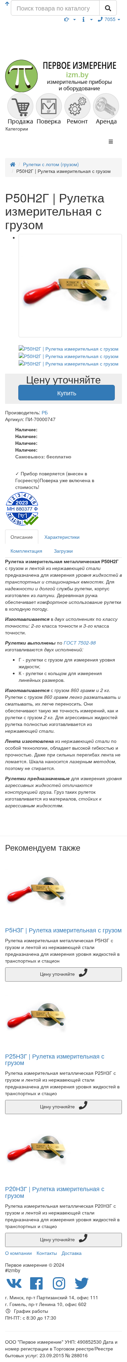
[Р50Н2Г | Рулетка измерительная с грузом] (70, 285)
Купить (66, 392)
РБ (45, 412)
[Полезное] (70, 19)
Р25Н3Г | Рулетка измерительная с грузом (54, 1059)
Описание (21, 536)
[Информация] (87, 19)
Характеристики (62, 536)
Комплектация (26, 550)
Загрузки (63, 550)
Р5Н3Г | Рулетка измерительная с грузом (63, 929)
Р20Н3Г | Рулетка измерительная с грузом (54, 1192)
